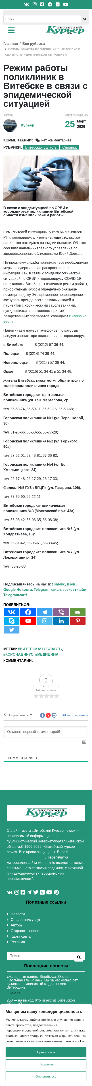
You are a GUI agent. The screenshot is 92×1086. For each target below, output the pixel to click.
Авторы (17, 925)
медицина (48, 654)
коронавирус (19, 654)
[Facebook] (28, 612)
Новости (18, 914)
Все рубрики (33, 44)
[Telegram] (44, 612)
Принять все (46, 1052)
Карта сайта (21, 936)
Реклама (18, 942)
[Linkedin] (61, 621)
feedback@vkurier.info (26, 857)
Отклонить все (46, 1076)
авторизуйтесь (77, 715)
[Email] (78, 612)
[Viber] (61, 612)
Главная (10, 44)
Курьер (27, 125)
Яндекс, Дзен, (64, 584)
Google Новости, (18, 589)
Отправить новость (26, 931)
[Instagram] (44, 621)
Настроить (46, 1064)
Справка (69, 147)
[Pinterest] (78, 621)
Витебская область (40, 147)
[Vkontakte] (11, 612)
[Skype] (11, 621)
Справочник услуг (25, 920)
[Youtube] (28, 621)
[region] (46, 1045)
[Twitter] (11, 630)
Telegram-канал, (48, 589)
